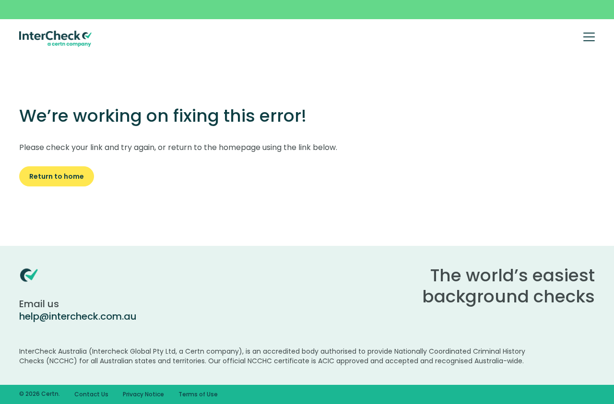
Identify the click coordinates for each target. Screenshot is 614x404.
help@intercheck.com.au (78, 316)
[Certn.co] (55, 38)
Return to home (56, 176)
